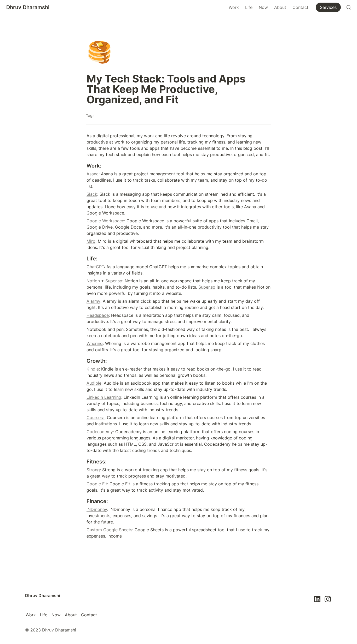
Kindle (93, 369)
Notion (93, 280)
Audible (94, 383)
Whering (95, 343)
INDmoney (97, 509)
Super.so (113, 280)
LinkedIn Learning (104, 397)
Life (248, 7)
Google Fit (97, 483)
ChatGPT (95, 266)
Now (263, 7)
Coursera (96, 417)
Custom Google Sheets (109, 529)
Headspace (98, 315)
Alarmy (93, 301)
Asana (93, 173)
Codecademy (100, 431)
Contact (300, 7)
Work (234, 7)
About (280, 7)
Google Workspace (105, 220)
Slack (92, 194)
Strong (93, 469)
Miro (91, 241)
